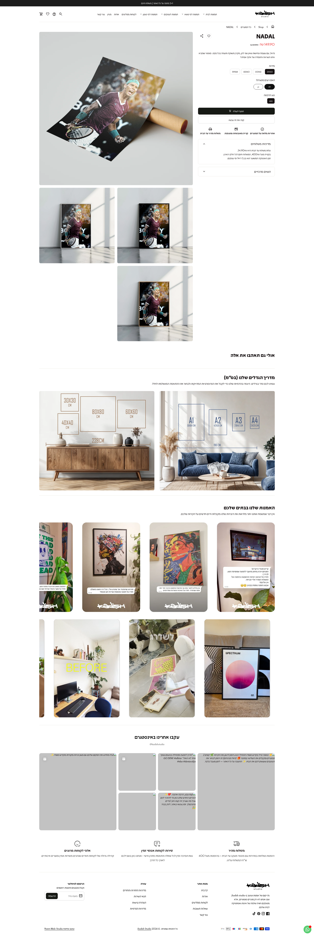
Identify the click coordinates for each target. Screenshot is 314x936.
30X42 (258, 71)
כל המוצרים (246, 27)
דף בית (204, 890)
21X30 (270, 71)
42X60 (246, 71)
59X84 (235, 71)
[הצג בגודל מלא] (217, 440)
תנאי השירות (140, 896)
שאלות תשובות (200, 908)
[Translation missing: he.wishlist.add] (209, 36)
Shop (261, 27)
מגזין (109, 14)
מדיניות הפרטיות (138, 908)
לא (270, 86)
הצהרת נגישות (139, 902)
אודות (116, 14)
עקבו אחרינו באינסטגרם (157, 737)
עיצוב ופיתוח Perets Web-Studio (59, 928)
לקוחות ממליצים (129, 14)
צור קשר (101, 14)
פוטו (271, 101)
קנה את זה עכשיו (236, 120)
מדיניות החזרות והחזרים (134, 890)
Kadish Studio (144, 928)
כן (258, 86)
